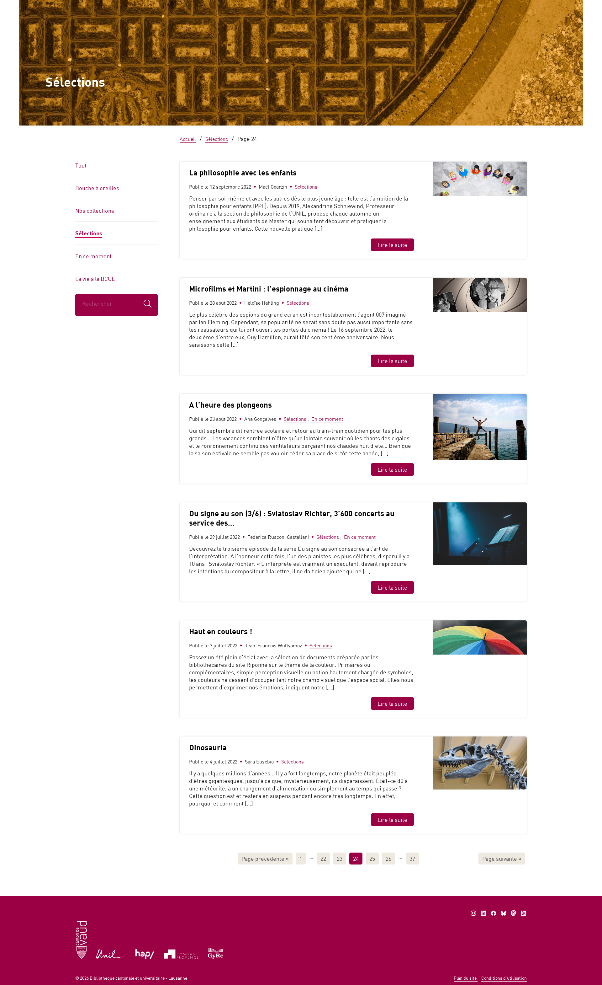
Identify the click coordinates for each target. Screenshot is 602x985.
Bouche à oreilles (97, 188)
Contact (492, 6)
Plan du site (466, 978)
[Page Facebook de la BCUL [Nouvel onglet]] (493, 913)
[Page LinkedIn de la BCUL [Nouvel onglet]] (483, 913)
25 (372, 858)
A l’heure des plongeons (230, 404)
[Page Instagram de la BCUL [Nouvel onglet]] (473, 913)
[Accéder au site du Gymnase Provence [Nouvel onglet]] (181, 953)
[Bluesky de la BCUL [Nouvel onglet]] (503, 913)
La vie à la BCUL (95, 278)
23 (339, 858)
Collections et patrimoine (430, 31)
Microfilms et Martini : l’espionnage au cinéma (268, 288)
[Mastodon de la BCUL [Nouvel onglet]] (513, 913)
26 (388, 858)
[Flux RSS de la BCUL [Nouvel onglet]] (523, 913)
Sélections (88, 233)
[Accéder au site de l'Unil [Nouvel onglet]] (111, 953)
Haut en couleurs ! (220, 631)
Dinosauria (208, 747)
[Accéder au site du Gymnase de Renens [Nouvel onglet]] (216, 952)
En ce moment (93, 256)
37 (412, 858)
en (517, 6)
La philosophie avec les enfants (243, 172)
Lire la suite (392, 244)
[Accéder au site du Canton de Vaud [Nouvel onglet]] (81, 939)
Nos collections (94, 210)
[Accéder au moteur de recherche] (387, 6)
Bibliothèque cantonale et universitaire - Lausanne (138, 978)
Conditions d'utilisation (504, 978)
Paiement (414, 6)
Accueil (223, 31)
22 (323, 858)
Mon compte (454, 6)
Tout (81, 165)
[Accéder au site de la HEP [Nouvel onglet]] (145, 953)
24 (356, 858)
